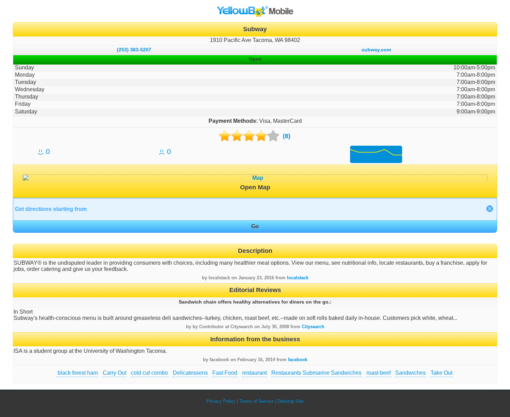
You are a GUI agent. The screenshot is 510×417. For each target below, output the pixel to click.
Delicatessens (190, 373)
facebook (297, 359)
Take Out (441, 373)
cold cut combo (149, 373)
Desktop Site (291, 401)
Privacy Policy (221, 401)
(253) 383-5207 (134, 49)
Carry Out (114, 373)
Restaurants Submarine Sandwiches (316, 373)
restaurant (254, 373)
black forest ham (78, 373)
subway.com (376, 49)
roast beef (378, 373)
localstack (297, 277)
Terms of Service (256, 401)
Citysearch (313, 326)
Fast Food (224, 373)
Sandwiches (410, 373)
